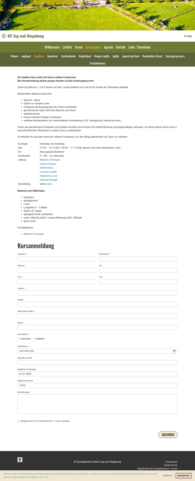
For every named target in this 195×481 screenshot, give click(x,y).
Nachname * (104, 254)
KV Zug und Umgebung (26, 36)
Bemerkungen (24, 392)
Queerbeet (52, 56)
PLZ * (20, 277)
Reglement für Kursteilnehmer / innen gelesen (45, 421)
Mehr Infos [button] (43, 477)
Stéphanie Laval (48, 175)
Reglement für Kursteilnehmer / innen (157, 468)
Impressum (171, 461)
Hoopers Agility (102, 56)
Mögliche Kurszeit (25, 381)
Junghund (26, 56)
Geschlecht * (31, 336)
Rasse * (21, 323)
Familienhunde (68, 56)
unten (49, 183)
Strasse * (22, 265)
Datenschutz (170, 465)
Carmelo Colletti (48, 171)
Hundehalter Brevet (152, 56)
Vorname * (22, 254)
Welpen (14, 56)
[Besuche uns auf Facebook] (20, 460)
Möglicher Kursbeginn (27, 369)
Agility (116, 56)
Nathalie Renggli (48, 179)
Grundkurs (39, 56)
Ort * (101, 277)
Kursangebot (93, 47)
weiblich (40, 338)
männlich (25, 338)
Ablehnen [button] (167, 475)
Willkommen (52, 47)
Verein (79, 47)
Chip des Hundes (25, 358)
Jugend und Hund (130, 56)
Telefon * (21, 288)
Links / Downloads (139, 47)
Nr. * (101, 265)
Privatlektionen (97, 63)
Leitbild (67, 47)
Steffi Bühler (46, 167)
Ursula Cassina (48, 163)
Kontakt (120, 47)
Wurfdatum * (23, 346)
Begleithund (85, 56)
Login (189, 36)
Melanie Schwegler (50, 159)
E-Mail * (21, 300)
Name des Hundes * (26, 311)
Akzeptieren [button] (183, 475)
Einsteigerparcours (175, 56)
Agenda (108, 47)
